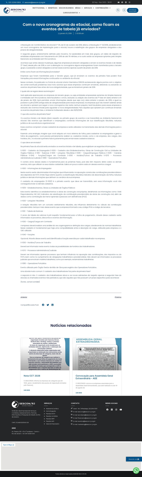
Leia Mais (27, 390)
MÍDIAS (78, 8)
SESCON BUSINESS (66, 8)
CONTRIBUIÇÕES (101, 8)
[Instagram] (129, 2)
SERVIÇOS (88, 8)
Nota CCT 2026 (32, 375)
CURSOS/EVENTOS (70, 13)
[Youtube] (118, 2)
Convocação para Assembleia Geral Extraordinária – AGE (94, 377)
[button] (118, 10)
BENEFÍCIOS (52, 8)
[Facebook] (122, 2)
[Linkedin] (125, 2)
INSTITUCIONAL (39, 8)
